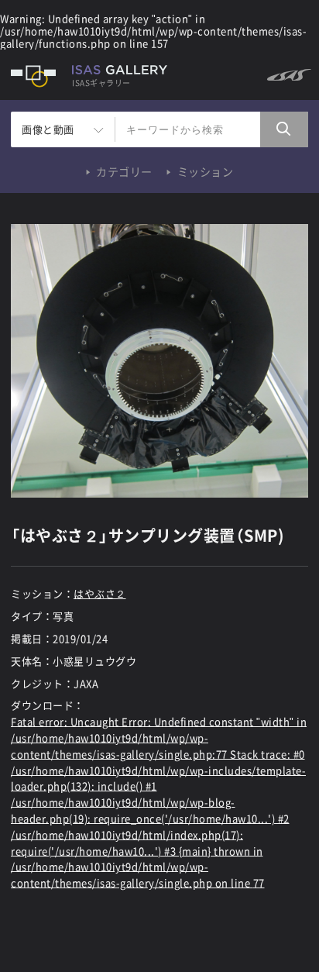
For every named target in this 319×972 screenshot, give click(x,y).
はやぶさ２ (100, 593)
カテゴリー (124, 171)
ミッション (205, 171)
